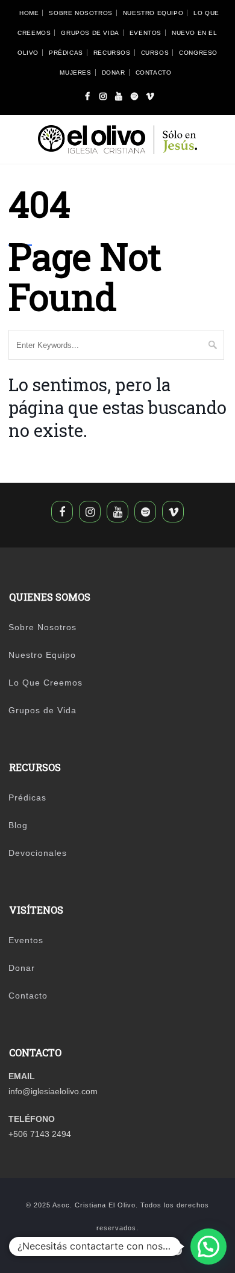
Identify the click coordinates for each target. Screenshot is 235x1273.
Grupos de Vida (90, 32)
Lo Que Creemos (45, 682)
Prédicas (66, 52)
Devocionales (37, 853)
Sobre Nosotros (80, 13)
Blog (18, 825)
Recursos (112, 52)
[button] (208, 1246)
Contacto (154, 72)
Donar (113, 72)
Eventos (145, 32)
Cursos (155, 52)
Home (29, 13)
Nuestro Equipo (153, 13)
